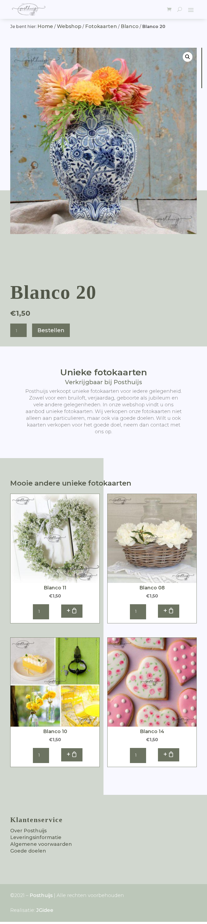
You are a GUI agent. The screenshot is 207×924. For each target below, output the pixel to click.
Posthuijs (41, 895)
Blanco (130, 26)
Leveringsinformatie (35, 837)
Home (45, 26)
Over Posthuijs (28, 831)
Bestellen (50, 330)
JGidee (44, 910)
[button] (187, 57)
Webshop (69, 26)
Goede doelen (28, 851)
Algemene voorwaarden (41, 844)
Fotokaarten (101, 26)
